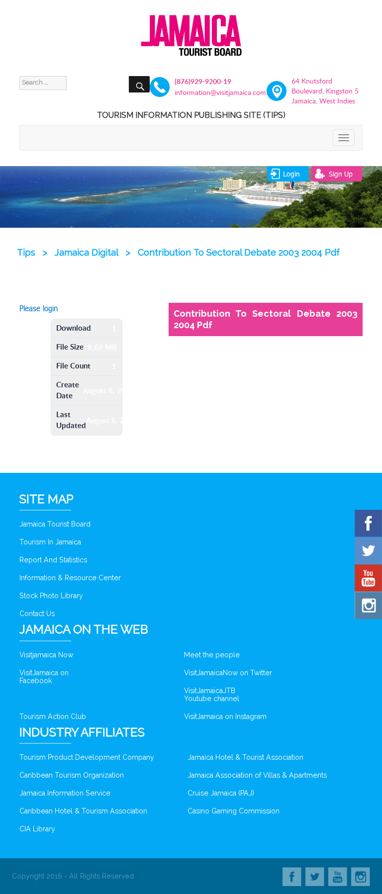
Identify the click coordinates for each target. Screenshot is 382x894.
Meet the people (212, 655)
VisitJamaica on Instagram (225, 716)
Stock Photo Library (51, 596)
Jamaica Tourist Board (55, 524)
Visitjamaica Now (46, 655)
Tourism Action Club (52, 716)
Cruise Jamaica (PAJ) (221, 793)
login (291, 174)
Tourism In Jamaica (50, 542)
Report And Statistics (53, 560)
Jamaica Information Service (64, 793)
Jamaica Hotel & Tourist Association (245, 757)
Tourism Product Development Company (86, 757)
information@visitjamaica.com (208, 92)
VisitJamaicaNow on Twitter (228, 673)
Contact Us (37, 614)
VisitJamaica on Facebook (44, 677)
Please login (38, 308)
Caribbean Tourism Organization (71, 775)
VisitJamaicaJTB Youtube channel (211, 695)
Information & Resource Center (70, 578)
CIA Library (37, 829)
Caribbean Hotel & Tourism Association (83, 811)
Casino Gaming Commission (234, 811)
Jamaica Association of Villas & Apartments (257, 775)
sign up (341, 174)
